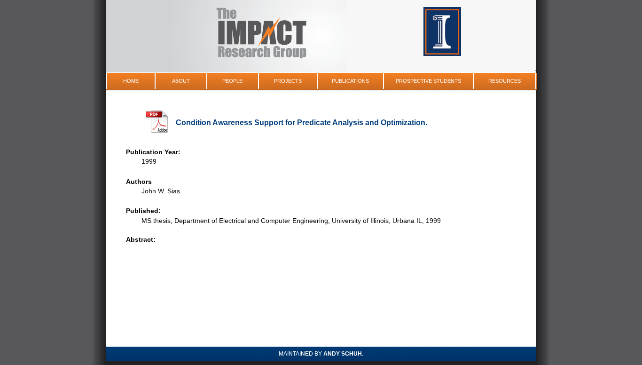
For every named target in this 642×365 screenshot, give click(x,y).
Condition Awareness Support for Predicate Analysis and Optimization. (301, 123)
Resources (504, 81)
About (181, 81)
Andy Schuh (342, 353)
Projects (288, 81)
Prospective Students (428, 81)
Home (131, 81)
